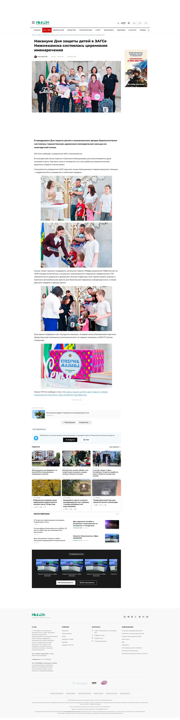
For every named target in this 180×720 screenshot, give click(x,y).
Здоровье (121, 30)
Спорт (97, 30)
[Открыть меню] (33, 22)
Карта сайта (126, 639)
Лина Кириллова (43, 56)
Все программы (87, 582)
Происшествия (85, 30)
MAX (87, 440)
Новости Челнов (98, 693)
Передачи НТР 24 (67, 645)
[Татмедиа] (80, 683)
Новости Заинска (124, 693)
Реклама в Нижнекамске (130, 650)
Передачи (144, 30)
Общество (71, 30)
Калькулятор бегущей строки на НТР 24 (134, 653)
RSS (123, 642)
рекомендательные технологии (72, 711)
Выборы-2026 (58, 30)
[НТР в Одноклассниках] (136, 617)
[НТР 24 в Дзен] (147, 617)
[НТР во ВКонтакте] (132, 617)
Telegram (71, 440)
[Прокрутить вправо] (148, 30)
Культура (132, 30)
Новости (39, 35)
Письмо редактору (100, 641)
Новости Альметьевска (84, 693)
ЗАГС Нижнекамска (39, 429)
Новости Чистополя (111, 693)
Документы (125, 645)
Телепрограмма (66, 582)
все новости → (115, 447)
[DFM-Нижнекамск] (94, 683)
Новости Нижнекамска (57, 693)
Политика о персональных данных (133, 633)
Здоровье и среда (67, 639)
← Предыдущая (69, 422)
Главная (37, 30)
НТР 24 (34, 35)
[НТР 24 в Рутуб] (143, 617)
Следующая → (84, 422)
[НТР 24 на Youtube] (128, 617)
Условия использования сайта (131, 636)
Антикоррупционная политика (132, 648)
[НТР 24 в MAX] (125, 617)
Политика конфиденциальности (132, 630)
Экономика (109, 30)
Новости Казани (70, 693)
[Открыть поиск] (128, 23)
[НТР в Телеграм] (140, 617)
